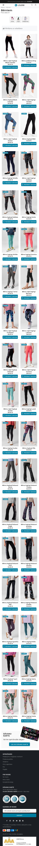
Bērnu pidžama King (29, 61)
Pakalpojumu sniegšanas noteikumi (12, 756)
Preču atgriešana (7, 764)
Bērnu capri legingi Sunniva (28, 370)
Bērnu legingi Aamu (29, 679)
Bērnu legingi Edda (29, 642)
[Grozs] (35, 4)
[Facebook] (7, 821)
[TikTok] (23, 820)
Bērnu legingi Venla (29, 716)
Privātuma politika (8, 759)
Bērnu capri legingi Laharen (28, 331)
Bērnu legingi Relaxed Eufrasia (29, 525)
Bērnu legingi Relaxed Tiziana (29, 486)
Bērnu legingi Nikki (28, 139)
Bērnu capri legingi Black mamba (10, 61)
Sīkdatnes (5, 762)
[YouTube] (17, 821)
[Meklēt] (32, 4)
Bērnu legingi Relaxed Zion (10, 564)
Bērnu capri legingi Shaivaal (10, 370)
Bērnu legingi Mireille (10, 178)
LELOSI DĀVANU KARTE (19, 744)
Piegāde (5, 769)
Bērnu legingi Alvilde (10, 254)
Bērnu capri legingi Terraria (28, 100)
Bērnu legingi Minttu (10, 716)
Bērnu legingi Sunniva (29, 254)
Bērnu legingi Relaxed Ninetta (29, 564)
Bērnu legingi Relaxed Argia (10, 525)
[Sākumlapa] (19, 5)
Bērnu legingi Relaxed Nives (10, 486)
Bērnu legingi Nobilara (10, 217)
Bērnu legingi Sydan (10, 448)
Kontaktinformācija (8, 782)
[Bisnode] (19, 841)
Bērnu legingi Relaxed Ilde (10, 603)
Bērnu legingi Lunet (29, 409)
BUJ (4, 767)
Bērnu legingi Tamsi (10, 291)
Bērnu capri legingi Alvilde (10, 410)
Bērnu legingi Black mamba (10, 100)
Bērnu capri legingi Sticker (10, 140)
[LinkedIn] (20, 820)
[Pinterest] (13, 821)
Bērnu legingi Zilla (28, 448)
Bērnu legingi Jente (29, 217)
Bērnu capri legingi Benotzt (28, 292)
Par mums (5, 777)
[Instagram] (10, 821)
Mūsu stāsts (6, 779)
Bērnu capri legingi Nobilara (28, 179)
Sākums (3, 7)
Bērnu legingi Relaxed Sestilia (29, 603)
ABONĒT (19, 815)
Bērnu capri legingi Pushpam (10, 331)
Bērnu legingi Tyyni (10, 679)
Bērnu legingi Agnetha (10, 642)
